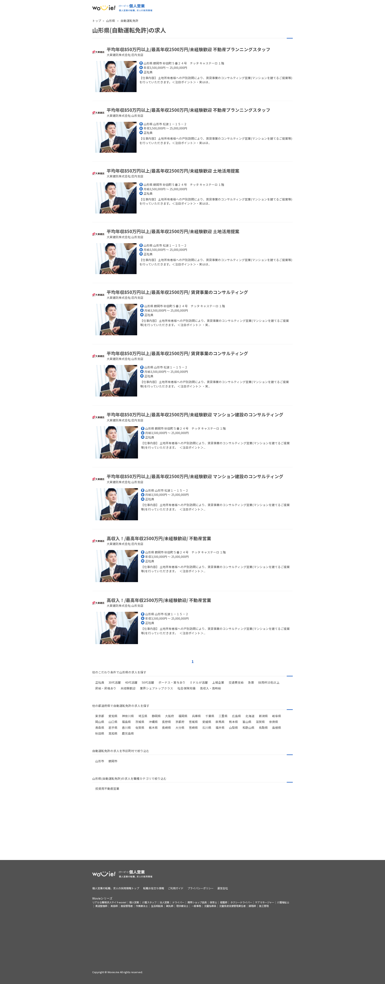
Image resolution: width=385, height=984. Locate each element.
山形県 (111, 20)
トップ (96, 20)
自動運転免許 (130, 20)
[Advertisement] (192, 832)
